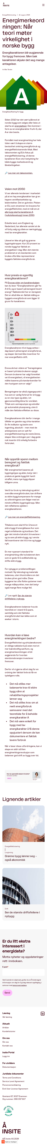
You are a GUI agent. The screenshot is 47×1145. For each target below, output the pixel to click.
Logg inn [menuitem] (6, 1056)
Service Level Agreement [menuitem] (13, 1081)
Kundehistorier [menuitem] (8, 1031)
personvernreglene (20, 985)
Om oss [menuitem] (5, 1042)
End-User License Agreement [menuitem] (15, 1089)
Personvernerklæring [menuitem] (11, 1085)
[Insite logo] (23, 1128)
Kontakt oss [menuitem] (7, 1046)
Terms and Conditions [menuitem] (11, 1078)
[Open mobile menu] (43, 5)
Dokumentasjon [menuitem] (9, 1067)
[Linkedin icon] (43, 1015)
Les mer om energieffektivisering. (24, 517)
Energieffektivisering (9, 15)
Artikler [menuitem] (5, 1028)
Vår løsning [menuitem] (7, 1017)
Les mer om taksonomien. (20, 173)
